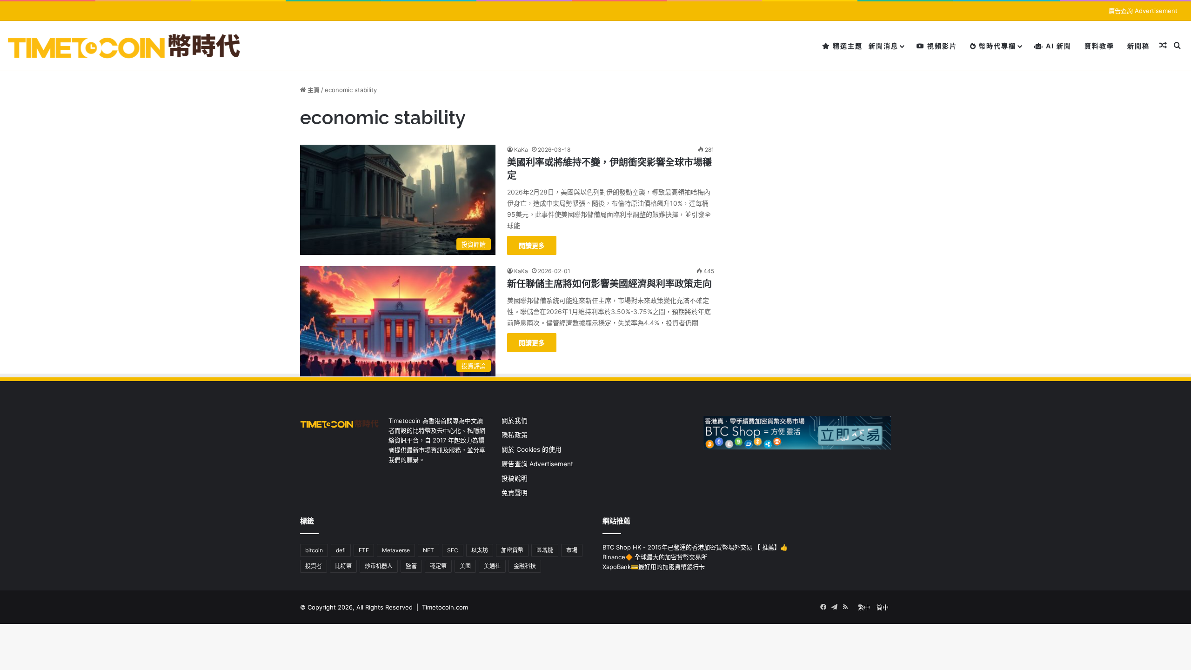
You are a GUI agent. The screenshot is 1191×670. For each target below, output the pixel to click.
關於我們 (515, 420)
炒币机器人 (379, 566)
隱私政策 (515, 435)
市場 (571, 550)
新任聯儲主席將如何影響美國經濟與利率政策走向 (609, 283)
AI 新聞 (1057, 46)
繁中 (864, 607)
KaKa (521, 149)
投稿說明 (515, 478)
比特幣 (343, 566)
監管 (411, 566)
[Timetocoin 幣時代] (124, 46)
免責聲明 (515, 492)
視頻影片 (941, 46)
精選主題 (846, 46)
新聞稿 (1138, 46)
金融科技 (525, 566)
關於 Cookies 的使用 (532, 449)
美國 (465, 566)
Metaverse (396, 550)
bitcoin (314, 550)
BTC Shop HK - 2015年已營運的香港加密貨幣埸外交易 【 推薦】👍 (695, 547)
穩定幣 (438, 566)
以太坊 (479, 550)
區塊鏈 (544, 550)
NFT (428, 550)
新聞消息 (883, 46)
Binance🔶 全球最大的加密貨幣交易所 (654, 557)
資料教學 (1099, 46)
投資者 (313, 566)
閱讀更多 (532, 245)
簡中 (883, 607)
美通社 (492, 566)
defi (341, 550)
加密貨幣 (512, 550)
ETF (364, 550)
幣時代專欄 (996, 46)
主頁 (313, 90)
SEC (452, 550)
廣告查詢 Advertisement (1144, 10)
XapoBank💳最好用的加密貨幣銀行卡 (653, 566)
